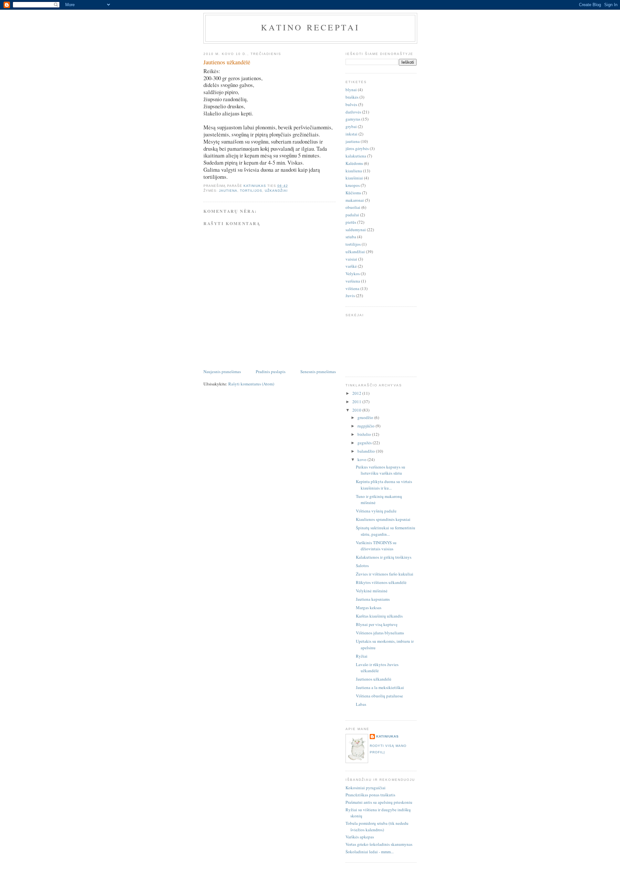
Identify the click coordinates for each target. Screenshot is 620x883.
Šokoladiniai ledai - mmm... (370, 852)
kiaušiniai (354, 178)
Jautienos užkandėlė (373, 679)
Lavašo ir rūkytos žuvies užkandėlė (377, 668)
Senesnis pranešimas (318, 371)
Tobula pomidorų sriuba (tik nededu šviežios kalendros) (377, 826)
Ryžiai (361, 656)
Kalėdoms (354, 163)
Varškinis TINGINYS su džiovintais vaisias (376, 546)
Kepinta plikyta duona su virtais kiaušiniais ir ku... (384, 485)
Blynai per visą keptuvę (377, 624)
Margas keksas (368, 607)
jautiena (228, 190)
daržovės (353, 112)
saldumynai (356, 229)
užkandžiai (276, 190)
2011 (357, 401)
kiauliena (354, 171)
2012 (357, 393)
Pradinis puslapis (270, 371)
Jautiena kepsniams (373, 599)
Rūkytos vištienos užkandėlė (381, 582)
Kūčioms (353, 193)
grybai (351, 126)
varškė (351, 266)
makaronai (355, 200)
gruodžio (365, 417)
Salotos (362, 565)
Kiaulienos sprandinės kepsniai (383, 519)
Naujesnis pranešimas (222, 371)
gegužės (365, 443)
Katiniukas (387, 736)
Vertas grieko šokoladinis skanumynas (379, 844)
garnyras (353, 119)
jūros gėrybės (357, 148)
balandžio (366, 451)
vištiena (352, 288)
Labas (361, 704)
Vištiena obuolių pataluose (379, 696)
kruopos (353, 185)
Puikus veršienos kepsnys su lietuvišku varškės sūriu (380, 470)
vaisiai (351, 259)
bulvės (351, 104)
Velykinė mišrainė (372, 591)
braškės (352, 97)
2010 (357, 410)
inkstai (351, 134)
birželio (364, 434)
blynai (351, 89)
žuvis (350, 295)
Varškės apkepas (360, 837)
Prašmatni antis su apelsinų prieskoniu (379, 802)
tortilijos (251, 190)
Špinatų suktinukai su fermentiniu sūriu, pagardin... (385, 531)
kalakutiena (356, 156)
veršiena (353, 281)
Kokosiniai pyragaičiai (366, 788)
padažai (352, 215)
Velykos (353, 273)
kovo (362, 459)
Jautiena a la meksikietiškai (380, 687)
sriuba (351, 237)
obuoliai (353, 207)
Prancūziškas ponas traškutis (370, 795)
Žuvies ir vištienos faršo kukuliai (384, 574)
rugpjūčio (366, 426)
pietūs (351, 222)
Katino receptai (310, 27)
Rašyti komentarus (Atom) (251, 384)
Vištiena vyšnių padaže (376, 511)
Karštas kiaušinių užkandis (379, 616)
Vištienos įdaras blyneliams (380, 633)
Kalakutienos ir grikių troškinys (383, 557)
